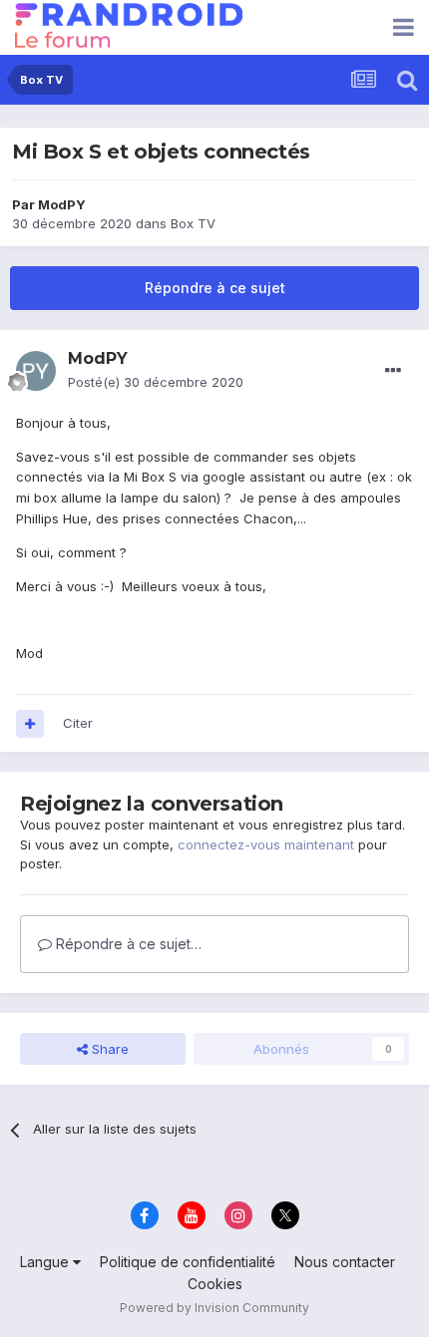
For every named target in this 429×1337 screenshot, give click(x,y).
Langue (46, 1261)
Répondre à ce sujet (215, 287)
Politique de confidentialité (187, 1261)
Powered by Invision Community (214, 1307)
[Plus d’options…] (393, 371)
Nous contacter (344, 1261)
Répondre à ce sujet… (127, 943)
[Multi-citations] (30, 724)
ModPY (62, 204)
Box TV (193, 223)
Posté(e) (155, 382)
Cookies (215, 1283)
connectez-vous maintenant (266, 844)
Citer (78, 723)
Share (108, 1049)
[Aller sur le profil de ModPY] (36, 371)
